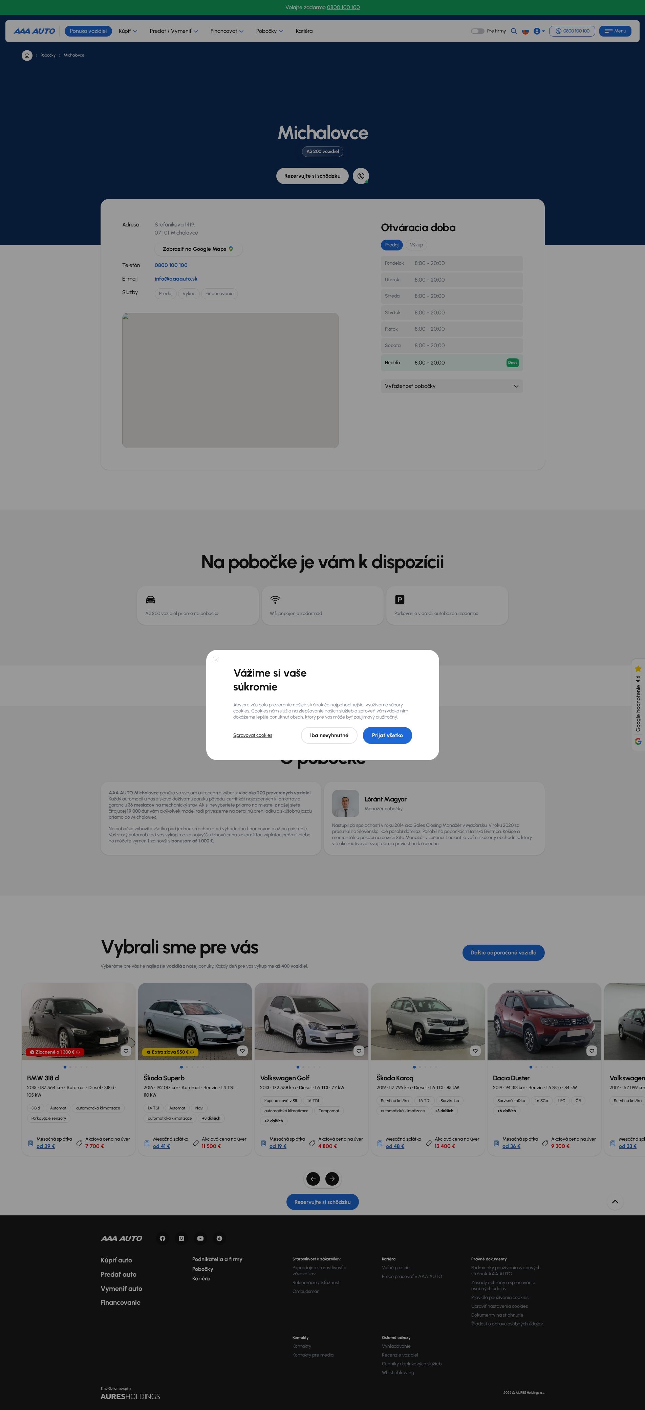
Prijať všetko (387, 735)
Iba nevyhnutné (329, 735)
